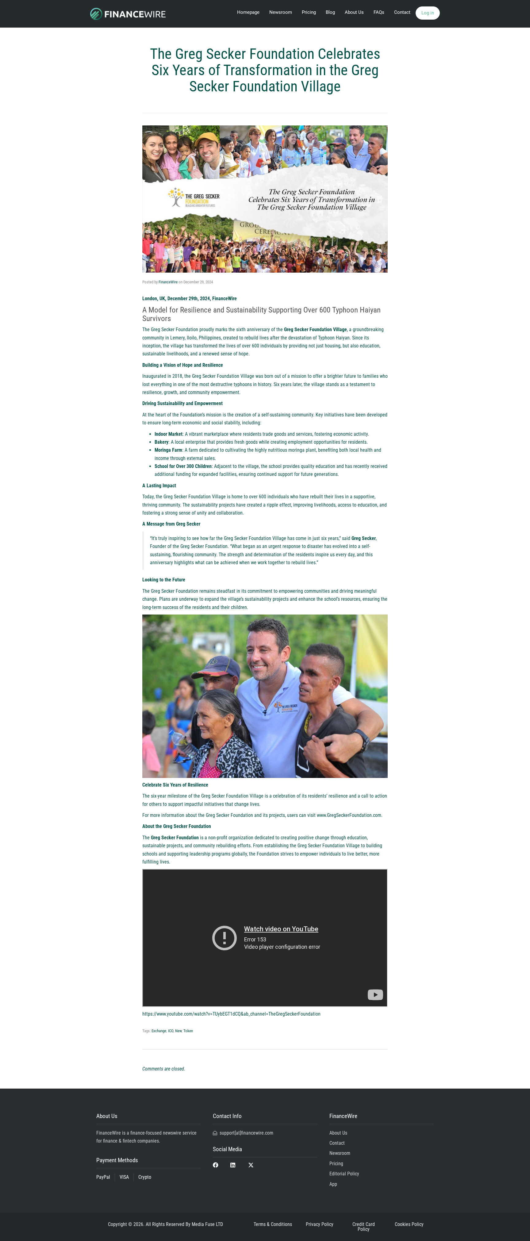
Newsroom (280, 12)
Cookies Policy (409, 1224)
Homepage (248, 12)
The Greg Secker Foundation (170, 329)
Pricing (309, 12)
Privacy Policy (319, 1224)
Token (188, 1030)
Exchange (159, 1030)
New (178, 1030)
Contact (402, 12)
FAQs (379, 12)
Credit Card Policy (363, 1226)
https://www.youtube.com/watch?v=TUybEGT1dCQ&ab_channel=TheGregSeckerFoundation (231, 1014)
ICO (170, 1030)
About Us (354, 12)
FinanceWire (168, 282)
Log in (427, 13)
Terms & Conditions (273, 1224)
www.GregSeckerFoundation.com (349, 815)
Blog (330, 12)
